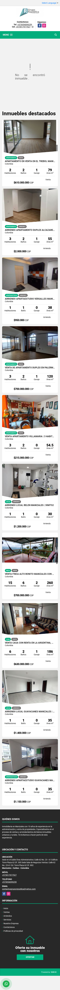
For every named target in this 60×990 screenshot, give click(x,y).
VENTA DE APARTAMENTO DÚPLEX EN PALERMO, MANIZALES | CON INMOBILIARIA (30, 368)
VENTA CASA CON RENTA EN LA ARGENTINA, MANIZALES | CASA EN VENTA (30, 643)
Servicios (7, 920)
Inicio (5, 908)
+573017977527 (23, 27)
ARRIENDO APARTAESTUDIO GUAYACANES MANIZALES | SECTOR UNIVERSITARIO (30, 780)
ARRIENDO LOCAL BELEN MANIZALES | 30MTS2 (29, 505)
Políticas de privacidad (13, 931)
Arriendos (7, 916)
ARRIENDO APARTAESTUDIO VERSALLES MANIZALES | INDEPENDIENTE (30, 299)
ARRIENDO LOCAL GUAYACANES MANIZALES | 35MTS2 (30, 712)
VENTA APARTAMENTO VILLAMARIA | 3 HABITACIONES (30, 436)
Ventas (6, 912)
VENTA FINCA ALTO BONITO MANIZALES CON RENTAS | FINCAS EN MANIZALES (30, 574)
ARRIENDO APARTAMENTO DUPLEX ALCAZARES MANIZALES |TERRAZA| (30, 230)
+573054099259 (24, 24)
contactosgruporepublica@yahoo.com (19, 889)
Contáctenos (9, 927)
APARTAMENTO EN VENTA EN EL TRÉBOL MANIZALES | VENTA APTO (30, 161)
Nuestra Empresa (11, 923)
